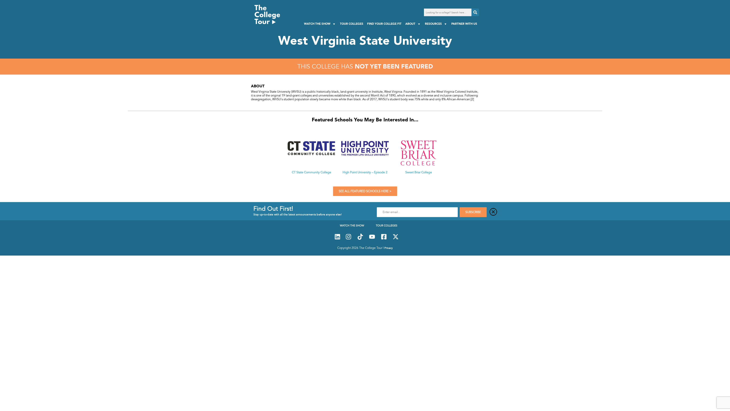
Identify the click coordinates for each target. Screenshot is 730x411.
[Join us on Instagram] (348, 238)
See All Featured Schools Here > (365, 191)
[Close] (493, 212)
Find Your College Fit (384, 23)
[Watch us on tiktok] (360, 238)
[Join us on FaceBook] (384, 238)
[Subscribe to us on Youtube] (372, 238)
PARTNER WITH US (464, 23)
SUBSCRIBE (473, 212)
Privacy (388, 248)
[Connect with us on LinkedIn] (337, 238)
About (410, 23)
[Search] (475, 12)
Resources (433, 23)
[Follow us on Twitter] (396, 238)
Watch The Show (317, 23)
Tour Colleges (351, 23)
